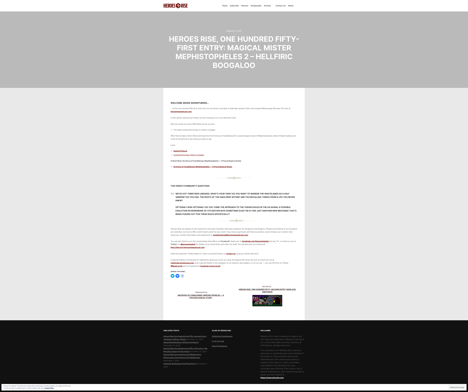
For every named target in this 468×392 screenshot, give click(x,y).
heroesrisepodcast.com (181, 111)
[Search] (300, 5)
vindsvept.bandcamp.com (182, 263)
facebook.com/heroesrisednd (255, 241)
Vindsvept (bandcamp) (222, 336)
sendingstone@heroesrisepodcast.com (230, 235)
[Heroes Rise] (175, 5)
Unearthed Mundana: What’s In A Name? (181, 342)
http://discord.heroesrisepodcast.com (188, 247)
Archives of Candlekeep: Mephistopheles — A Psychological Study (202, 167)
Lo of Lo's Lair (218, 341)
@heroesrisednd (187, 244)
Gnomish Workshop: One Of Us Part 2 (179, 364)
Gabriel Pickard (180, 151)
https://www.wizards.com (272, 378)
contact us (230, 253)
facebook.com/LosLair (210, 266)
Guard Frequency (219, 346)
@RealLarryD (176, 266)
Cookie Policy (49, 388)
